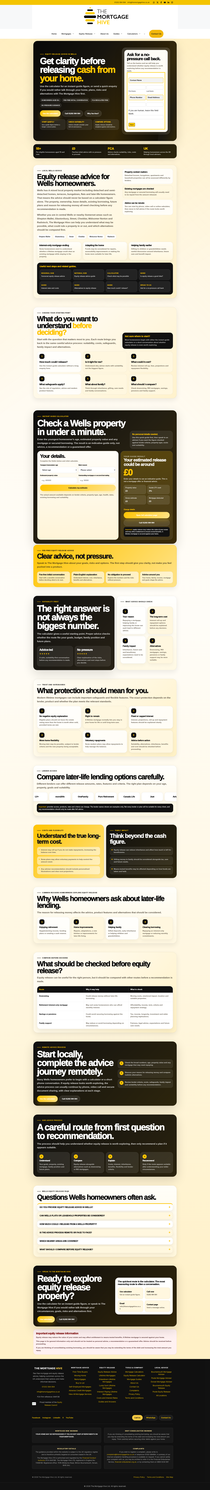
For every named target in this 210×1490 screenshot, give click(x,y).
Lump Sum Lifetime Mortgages (107, 1386)
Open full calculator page (146, 515)
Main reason (83, 465)
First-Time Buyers (80, 1372)
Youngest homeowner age (49, 465)
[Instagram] (172, 2)
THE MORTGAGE (48, 1368)
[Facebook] (161, 2)
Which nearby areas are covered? (59, 1241)
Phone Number (136, 97)
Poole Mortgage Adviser (161, 1378)
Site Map (169, 1477)
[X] (157, 2)
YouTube (69, 1418)
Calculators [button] (132, 34)
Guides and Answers (107, 1402)
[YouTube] (165, 2)
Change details (129, 509)
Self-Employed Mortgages (80, 1387)
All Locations (161, 1395)
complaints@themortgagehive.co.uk (120, 1454)
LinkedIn (56, 1418)
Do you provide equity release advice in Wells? (66, 1207)
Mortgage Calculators (134, 1372)
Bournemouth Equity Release (161, 1386)
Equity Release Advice (107, 1372)
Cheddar (81, 237)
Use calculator (46, 1319)
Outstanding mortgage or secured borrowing (94, 475)
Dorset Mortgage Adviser (161, 1382)
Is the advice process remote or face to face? (66, 1232)
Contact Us (156, 34)
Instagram (46, 1418)
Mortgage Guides (134, 1379)
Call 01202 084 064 (72, 113)
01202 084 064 (120, 2)
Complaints (134, 1390)
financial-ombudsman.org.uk (125, 1462)
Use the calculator (50, 113)
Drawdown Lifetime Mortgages (107, 1380)
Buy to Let (80, 1383)
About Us (104, 34)
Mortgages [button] (66, 34)
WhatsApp (150, 1418)
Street (71, 237)
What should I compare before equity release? (66, 1249)
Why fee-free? (93, 113)
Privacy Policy (134, 1394)
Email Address (154, 97)
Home (54, 34)
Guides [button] (116, 34)
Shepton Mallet (44, 237)
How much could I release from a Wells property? (68, 1224)
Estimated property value (49, 475)
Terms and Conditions (134, 1398)
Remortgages (80, 1379)
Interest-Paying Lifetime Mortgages (107, 1393)
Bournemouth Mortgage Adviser (161, 1373)
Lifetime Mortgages (107, 1375)
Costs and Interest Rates (107, 1398)
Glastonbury (59, 237)
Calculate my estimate (78, 488)
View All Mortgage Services (80, 1394)
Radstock (111, 237)
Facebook (36, 1418)
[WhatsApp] (154, 2)
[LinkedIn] (168, 2)
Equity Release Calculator (134, 1375)
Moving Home (80, 1375)
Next (132, 125)
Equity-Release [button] (85, 34)
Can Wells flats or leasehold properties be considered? (72, 1215)
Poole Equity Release (161, 1392)
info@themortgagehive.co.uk (138, 2)
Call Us (137, 1418)
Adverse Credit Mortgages (80, 1390)
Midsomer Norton (96, 237)
